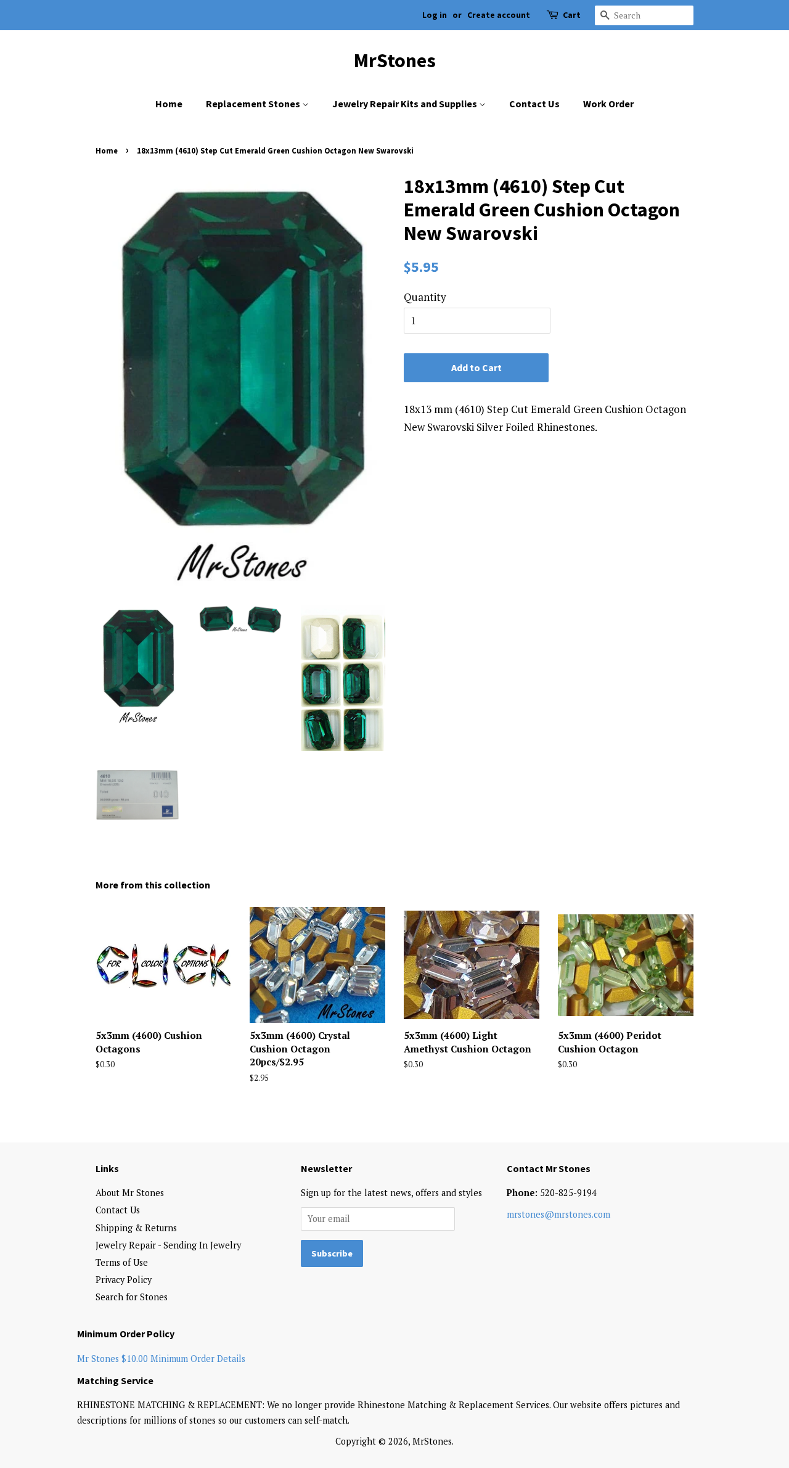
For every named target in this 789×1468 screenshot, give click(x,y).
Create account (498, 14)
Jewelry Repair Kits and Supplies (405, 103)
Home (168, 103)
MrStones (395, 60)
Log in (434, 14)
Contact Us (534, 103)
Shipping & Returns (136, 1228)
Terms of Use (122, 1262)
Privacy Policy (124, 1280)
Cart (572, 14)
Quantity (425, 297)
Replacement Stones (254, 103)
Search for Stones (132, 1297)
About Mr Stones (130, 1193)
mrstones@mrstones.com (558, 1214)
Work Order (608, 103)
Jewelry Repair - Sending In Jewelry (168, 1245)
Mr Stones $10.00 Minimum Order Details (161, 1358)
